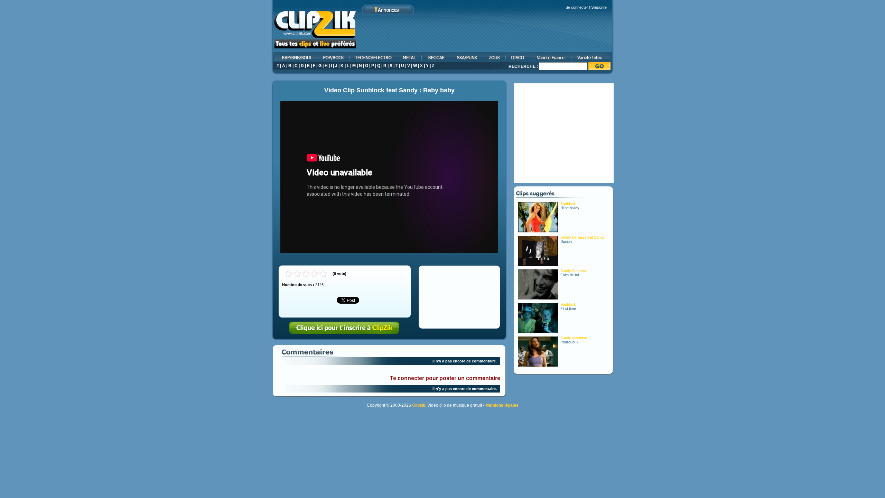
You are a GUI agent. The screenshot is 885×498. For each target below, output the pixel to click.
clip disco (519, 57)
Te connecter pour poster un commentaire (445, 378)
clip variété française (552, 57)
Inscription (344, 328)
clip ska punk (467, 57)
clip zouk (495, 57)
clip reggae (436, 57)
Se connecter (577, 7)
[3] (305, 274)
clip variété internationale (593, 57)
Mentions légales (502, 405)
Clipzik (418, 405)
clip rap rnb (294, 57)
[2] (297, 274)
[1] (288, 274)
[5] (323, 274)
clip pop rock (334, 57)
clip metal (410, 57)
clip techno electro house (374, 57)
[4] (314, 274)
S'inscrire (599, 7)
